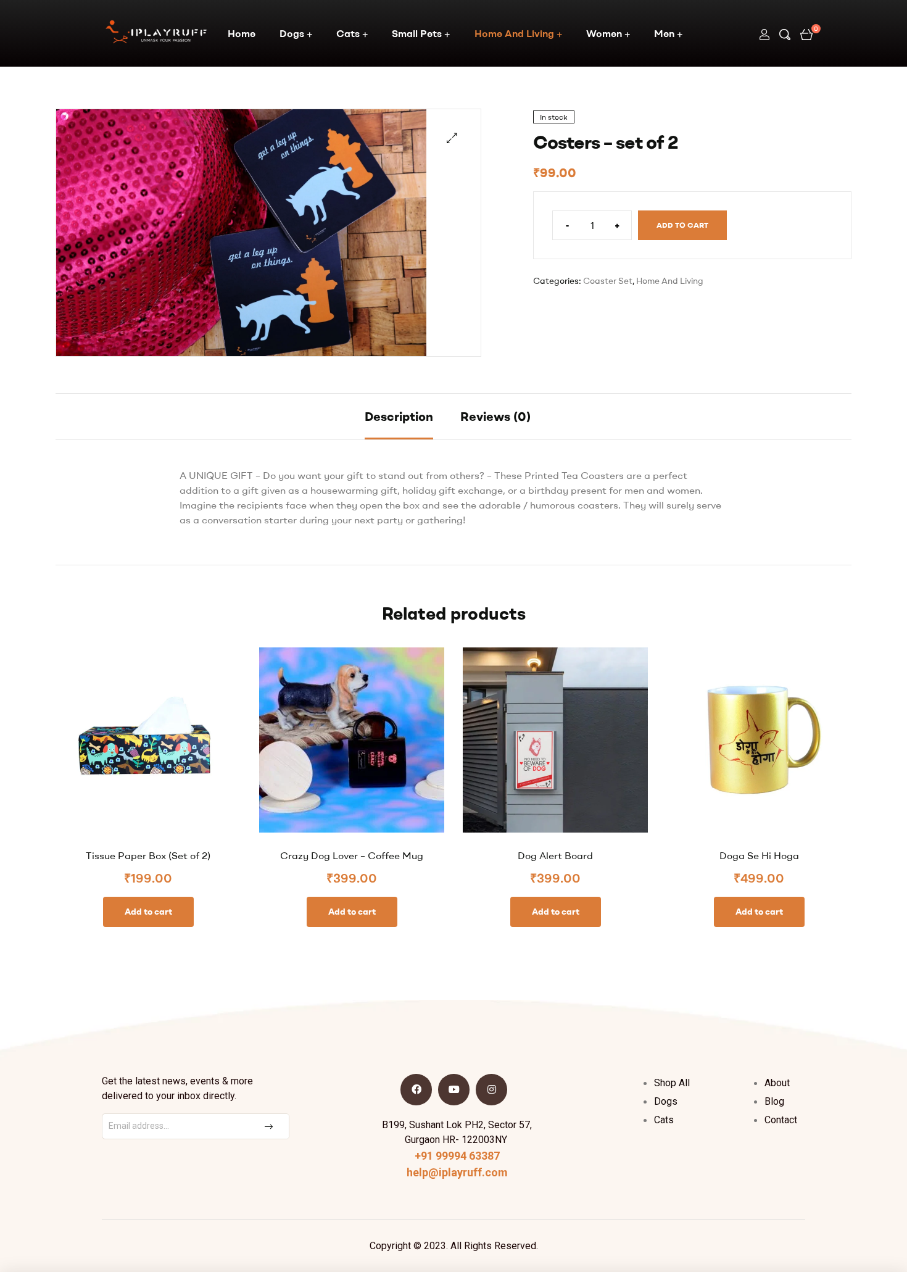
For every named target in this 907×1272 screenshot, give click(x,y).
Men (664, 33)
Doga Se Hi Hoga (759, 855)
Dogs (292, 33)
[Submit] (270, 1126)
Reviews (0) (495, 416)
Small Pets (417, 33)
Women (604, 33)
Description (399, 416)
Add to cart (682, 225)
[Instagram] (491, 1089)
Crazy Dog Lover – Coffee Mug (351, 855)
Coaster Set (607, 280)
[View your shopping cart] (806, 33)
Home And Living (514, 33)
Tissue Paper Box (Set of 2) (148, 855)
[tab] (399, 416)
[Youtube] (454, 1089)
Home (241, 33)
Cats (348, 33)
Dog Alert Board (555, 855)
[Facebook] (416, 1089)
